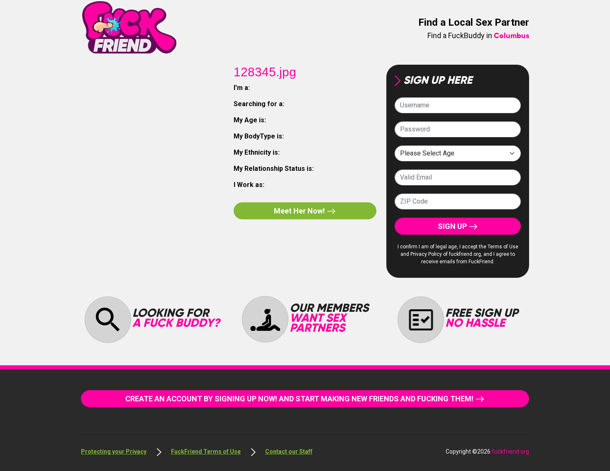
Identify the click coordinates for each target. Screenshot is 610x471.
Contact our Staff (288, 451)
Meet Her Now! (300, 210)
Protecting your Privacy (113, 451)
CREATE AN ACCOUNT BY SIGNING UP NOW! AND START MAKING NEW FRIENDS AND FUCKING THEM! (300, 398)
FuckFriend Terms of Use (206, 451)
